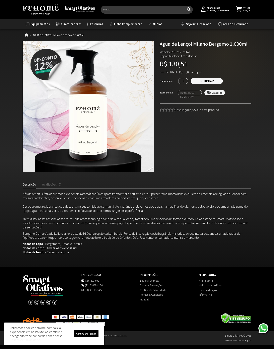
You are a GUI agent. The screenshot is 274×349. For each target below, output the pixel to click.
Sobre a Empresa (150, 280)
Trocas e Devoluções (151, 285)
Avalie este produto (206, 110)
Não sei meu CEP (187, 97)
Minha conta (206, 280)
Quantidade (166, 80)
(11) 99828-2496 (93, 285)
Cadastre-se (223, 10)
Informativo (205, 294)
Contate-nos (91, 280)
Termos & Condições (151, 294)
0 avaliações (183, 110)
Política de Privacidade (153, 290)
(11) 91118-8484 (93, 290)
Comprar (207, 81)
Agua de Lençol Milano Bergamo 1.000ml (59, 35)
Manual (144, 299)
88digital (247, 340)
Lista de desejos (208, 290)
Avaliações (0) (51, 184)
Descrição (29, 184)
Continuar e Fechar (86, 333)
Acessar (211, 10)
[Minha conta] (203, 8)
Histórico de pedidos (210, 285)
